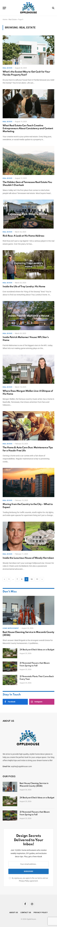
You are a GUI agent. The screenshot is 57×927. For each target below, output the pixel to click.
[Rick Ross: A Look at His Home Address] (28, 214)
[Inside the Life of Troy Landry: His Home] (28, 264)
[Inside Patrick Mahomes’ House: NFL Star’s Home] (28, 315)
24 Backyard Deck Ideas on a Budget (37, 650)
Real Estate (13, 19)
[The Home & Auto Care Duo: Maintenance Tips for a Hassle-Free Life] (28, 425)
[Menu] (4, 8)
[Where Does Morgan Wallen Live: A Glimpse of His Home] (28, 369)
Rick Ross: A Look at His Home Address (23, 236)
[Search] (53, 8)
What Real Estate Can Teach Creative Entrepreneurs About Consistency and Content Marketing (28, 128)
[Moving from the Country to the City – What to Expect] (28, 482)
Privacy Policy (24, 881)
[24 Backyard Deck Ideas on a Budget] (10, 653)
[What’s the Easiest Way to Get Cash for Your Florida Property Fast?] (28, 50)
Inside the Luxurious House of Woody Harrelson (28, 558)
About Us (13, 912)
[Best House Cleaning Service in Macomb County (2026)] (28, 610)
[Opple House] (28, 8)
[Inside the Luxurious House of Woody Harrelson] (28, 536)
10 (31, 579)
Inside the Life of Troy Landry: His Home (24, 286)
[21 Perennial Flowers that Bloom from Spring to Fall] (10, 667)
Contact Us (26, 912)
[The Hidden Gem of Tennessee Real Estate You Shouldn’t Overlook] (28, 160)
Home (5, 19)
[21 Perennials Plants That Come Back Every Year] (10, 680)
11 (37, 579)
